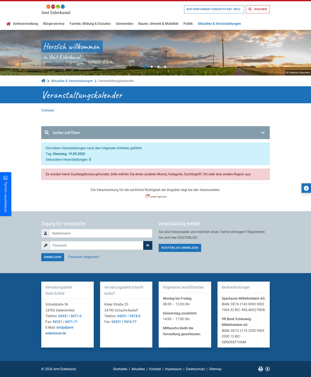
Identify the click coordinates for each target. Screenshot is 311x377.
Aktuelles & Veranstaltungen (219, 24)
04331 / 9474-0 (128, 316)
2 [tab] (152, 67)
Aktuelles (138, 369)
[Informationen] (306, 188)
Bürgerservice (54, 24)
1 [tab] (145, 67)
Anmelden (52, 257)
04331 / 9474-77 (123, 322)
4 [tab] (165, 67)
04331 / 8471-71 (65, 322)
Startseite (120, 369)
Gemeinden (124, 24)
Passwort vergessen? (84, 257)
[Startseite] (8, 24)
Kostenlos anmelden (179, 247)
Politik (188, 24)
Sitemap (215, 369)
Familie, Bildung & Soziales (90, 24)
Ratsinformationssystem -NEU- (214, 9)
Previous (7, 52)
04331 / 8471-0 (69, 316)
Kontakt (155, 369)
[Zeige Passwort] (147, 245)
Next (303, 52)
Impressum (173, 369)
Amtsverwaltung (25, 24)
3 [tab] (158, 67)
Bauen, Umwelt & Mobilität (158, 24)
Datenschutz (195, 369)
